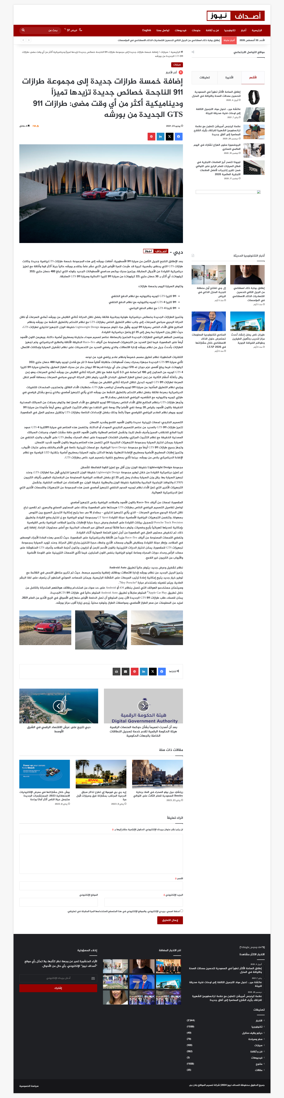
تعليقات (205, 77)
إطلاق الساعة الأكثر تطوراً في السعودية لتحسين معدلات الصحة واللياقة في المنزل (216, 94)
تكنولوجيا (230, 30)
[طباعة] (116, 671)
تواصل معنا (162, 30)
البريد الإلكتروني (173, 895)
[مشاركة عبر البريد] (125, 671)
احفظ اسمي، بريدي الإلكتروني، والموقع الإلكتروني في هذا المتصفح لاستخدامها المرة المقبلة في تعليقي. (123, 911)
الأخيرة (229, 77)
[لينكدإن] (160, 136)
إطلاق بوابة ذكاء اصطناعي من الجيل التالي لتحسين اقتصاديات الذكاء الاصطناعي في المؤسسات (248, 294)
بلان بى (193, 1085)
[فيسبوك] (179, 136)
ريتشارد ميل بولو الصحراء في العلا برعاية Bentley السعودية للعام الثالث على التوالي (158, 794)
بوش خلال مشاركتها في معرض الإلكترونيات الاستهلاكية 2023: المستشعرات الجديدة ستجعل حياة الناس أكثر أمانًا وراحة (45, 796)
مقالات (258, 1070)
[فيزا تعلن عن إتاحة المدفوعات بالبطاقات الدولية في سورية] (168, 966)
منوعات (196, 30)
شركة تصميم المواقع (209, 1085)
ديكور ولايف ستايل (252, 1033)
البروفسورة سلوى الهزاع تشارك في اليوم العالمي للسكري (217, 147)
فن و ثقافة (212, 30)
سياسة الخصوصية (29, 1086)
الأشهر (253, 77)
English (146, 30)
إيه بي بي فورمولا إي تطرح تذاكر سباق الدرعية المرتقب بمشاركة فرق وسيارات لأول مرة (101, 796)
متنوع (259, 1064)
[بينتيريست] (151, 136)
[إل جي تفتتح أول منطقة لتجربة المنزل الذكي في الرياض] (209, 274)
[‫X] (169, 136)
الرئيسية (257, 30)
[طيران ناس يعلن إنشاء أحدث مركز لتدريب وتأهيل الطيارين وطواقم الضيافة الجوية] (247, 321)
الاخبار (259, 1021)
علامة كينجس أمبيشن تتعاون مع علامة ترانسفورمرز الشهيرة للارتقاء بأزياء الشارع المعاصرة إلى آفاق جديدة (217, 130)
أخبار (243, 30)
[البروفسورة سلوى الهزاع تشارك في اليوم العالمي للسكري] (254, 150)
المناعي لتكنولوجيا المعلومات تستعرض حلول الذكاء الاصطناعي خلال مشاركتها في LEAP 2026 (209, 341)
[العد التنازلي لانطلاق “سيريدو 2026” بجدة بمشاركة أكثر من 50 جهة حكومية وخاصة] (115, 982)
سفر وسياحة (255, 1039)
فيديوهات (180, 30)
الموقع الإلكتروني (88, 895)
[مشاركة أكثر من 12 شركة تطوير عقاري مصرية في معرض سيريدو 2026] (141, 997)
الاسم (179, 878)
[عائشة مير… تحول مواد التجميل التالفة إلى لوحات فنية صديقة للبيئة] (254, 114)
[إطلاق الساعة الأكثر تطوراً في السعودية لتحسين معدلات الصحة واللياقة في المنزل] (254, 97)
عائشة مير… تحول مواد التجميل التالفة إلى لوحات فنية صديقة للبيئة (218, 111)
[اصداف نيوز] (236, 16)
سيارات (164, 52)
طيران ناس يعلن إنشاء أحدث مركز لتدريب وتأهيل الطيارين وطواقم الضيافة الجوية (248, 339)
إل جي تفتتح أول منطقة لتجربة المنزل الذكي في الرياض (189, 40)
